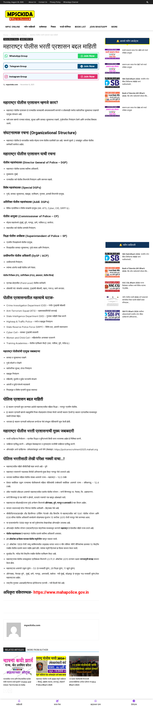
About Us (32, 2)
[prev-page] (5, 691)
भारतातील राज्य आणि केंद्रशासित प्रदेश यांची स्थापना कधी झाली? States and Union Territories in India (17, 682)
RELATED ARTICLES (14, 650)
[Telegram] (31, 91)
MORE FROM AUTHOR (37, 650)
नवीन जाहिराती (29, 26)
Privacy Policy (55, 2)
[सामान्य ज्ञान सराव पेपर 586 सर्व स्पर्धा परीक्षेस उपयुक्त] (112, 111)
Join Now (89, 55)
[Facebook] (38, 91)
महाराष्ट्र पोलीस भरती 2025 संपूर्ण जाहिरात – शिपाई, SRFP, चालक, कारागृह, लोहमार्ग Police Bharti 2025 (51, 682)
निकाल (53, 26)
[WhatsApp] (24, 91)
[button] (147, 2)
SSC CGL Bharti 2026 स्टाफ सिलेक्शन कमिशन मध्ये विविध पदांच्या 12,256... (134, 285)
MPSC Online (12, 26)
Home (5, 35)
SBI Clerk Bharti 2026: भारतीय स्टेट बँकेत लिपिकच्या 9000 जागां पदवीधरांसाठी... (135, 81)
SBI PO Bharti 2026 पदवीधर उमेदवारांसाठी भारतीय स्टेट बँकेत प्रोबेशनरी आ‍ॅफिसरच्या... (133, 314)
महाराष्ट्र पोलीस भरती (26, 39)
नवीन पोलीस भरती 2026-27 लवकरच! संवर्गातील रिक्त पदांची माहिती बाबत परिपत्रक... (135, 300)
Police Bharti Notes (19, 35)
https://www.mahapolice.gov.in (61, 592)
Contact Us (43, 2)
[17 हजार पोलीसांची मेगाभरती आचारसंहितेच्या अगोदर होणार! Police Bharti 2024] (84, 666)
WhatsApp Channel (70, 2)
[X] (45, 91)
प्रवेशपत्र (43, 26)
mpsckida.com (12, 84)
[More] (52, 91)
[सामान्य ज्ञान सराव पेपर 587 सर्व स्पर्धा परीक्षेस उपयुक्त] (112, 68)
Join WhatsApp (98, 26)
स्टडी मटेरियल (65, 26)
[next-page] (10, 691)
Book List (80, 26)
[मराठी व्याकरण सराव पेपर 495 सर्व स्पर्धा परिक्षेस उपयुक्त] (112, 54)
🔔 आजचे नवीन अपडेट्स (127, 41)
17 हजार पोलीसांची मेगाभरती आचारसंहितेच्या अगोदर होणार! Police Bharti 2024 (82, 682)
